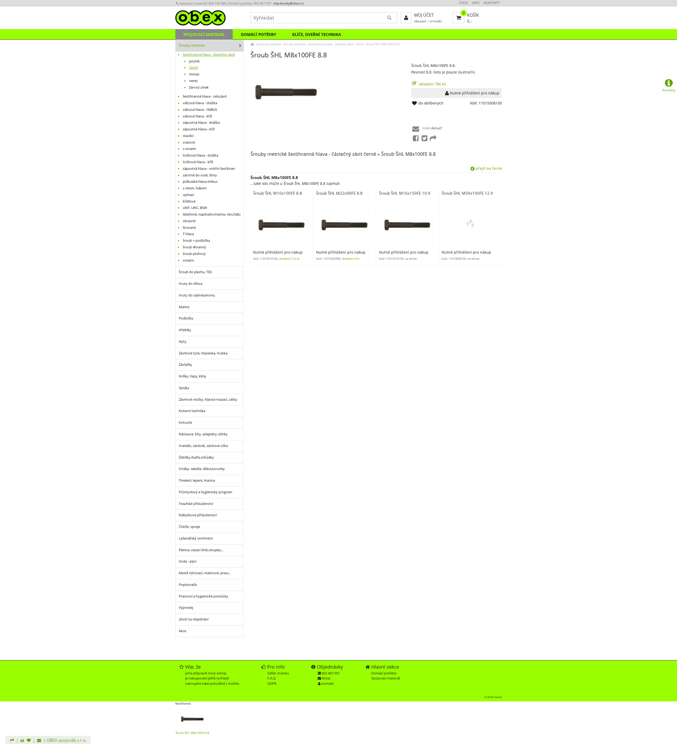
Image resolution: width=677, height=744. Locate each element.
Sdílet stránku (278, 673)
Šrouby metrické (295, 44)
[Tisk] (22, 741)
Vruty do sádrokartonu (197, 295)
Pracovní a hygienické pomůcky (203, 596)
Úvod (463, 3)
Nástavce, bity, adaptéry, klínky (203, 434)
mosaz (194, 74)
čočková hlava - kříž (198, 162)
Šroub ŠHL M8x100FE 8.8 (383, 44)
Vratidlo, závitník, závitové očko (203, 446)
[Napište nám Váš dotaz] (39, 741)
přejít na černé (488, 168)
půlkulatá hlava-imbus (200, 181)
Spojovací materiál (268, 44)
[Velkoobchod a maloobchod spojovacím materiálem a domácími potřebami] (252, 44)
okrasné (189, 221)
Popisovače (188, 584)
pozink (194, 61)
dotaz (326, 678)
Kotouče (185, 422)
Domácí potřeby (258, 34)
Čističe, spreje (189, 526)
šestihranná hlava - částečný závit (331, 44)
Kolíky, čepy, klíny (192, 376)
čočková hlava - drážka (200, 155)
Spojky (184, 388)
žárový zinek (199, 87)
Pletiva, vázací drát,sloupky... (201, 550)
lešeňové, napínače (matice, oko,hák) (211, 214)
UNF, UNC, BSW (195, 208)
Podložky (186, 318)
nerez (193, 81)
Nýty (182, 341)
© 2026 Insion (493, 697)
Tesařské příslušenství (196, 503)
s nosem (189, 149)
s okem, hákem (195, 188)
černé (360, 44)
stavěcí (188, 136)
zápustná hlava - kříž (199, 129)
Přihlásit (420, 21)
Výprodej (186, 607)
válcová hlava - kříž (197, 116)
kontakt (328, 683)
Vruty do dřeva (190, 283)
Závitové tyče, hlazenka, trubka (203, 353)
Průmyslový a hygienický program (205, 492)
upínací (188, 195)
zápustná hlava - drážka (201, 122)
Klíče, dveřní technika (316, 34)
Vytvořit (436, 21)
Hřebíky (185, 330)
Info (475, 3)
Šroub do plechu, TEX (195, 272)
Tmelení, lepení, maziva (197, 480)
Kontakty (492, 3)
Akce (182, 631)
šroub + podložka (196, 240)
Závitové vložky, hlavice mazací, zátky (208, 399)
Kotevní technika (192, 411)
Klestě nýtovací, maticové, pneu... (205, 573)
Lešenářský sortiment (196, 538)
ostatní (188, 260)
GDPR (271, 683)
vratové (189, 142)
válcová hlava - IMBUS (200, 109)
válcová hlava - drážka (200, 103)
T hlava (188, 234)
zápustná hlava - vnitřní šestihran (209, 168)
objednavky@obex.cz (288, 3)
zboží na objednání (193, 619)
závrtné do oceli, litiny (200, 175)
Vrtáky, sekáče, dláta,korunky (202, 469)
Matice (184, 307)
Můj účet (424, 15)
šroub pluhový (194, 254)
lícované (189, 227)
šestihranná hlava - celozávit (205, 96)
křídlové (189, 201)
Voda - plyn (187, 561)
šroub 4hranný (194, 247)
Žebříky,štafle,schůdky (196, 457)
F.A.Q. (271, 678)
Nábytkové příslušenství (198, 515)
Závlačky (185, 364)
